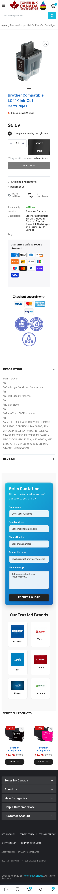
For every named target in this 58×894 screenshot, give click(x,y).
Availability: (14, 207)
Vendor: (12, 211)
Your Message (16, 567)
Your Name (15, 507)
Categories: (14, 216)
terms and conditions (37, 158)
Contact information (31, 843)
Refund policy (8, 834)
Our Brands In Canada (35, 861)
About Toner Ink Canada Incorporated (20, 852)
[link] (21, 729)
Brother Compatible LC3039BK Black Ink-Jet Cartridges (14, 749)
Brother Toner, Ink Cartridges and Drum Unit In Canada (37, 225)
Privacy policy (27, 834)
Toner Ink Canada (36, 211)
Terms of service (47, 834)
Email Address (16, 522)
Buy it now (29, 166)
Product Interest (18, 552)
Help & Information (11, 861)
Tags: (11, 234)
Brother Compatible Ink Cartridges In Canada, (37, 218)
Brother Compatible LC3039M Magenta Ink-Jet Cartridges (43, 749)
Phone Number (17, 537)
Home (4, 25)
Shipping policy (9, 843)
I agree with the (29, 158)
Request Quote (29, 597)
